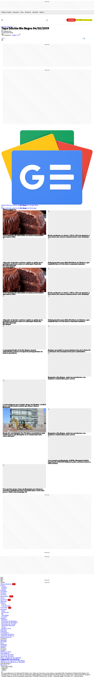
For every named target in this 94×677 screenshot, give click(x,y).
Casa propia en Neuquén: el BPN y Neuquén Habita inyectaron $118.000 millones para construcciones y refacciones (69, 461)
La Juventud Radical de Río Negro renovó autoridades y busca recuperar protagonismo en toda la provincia (23, 351)
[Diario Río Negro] (47, 20)
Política (3, 586)
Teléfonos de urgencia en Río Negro (12, 660)
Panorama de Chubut (8, 624)
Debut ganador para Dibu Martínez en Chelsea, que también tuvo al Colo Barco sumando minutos (69, 263)
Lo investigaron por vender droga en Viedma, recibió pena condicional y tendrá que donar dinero (24, 405)
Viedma (41, 12)
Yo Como (4, 617)
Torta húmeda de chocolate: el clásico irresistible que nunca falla (23, 236)
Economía (3, 591)
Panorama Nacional (8, 625)
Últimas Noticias (7, 584)
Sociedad (3, 609)
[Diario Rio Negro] (2, 672)
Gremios (4, 587)
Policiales (3, 630)
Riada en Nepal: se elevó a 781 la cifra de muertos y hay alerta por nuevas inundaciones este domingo (69, 236)
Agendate (5, 600)
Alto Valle (3, 641)
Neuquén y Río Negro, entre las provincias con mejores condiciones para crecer (67, 378)
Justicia (3, 589)
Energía (3, 590)
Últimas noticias (6, 12)
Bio (2, 614)
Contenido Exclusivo (7, 634)
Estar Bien (5, 608)
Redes (2, 598)
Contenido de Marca (7, 636)
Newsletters (6, 596)
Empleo (3, 650)
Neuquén (16, 12)
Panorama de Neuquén (9, 621)
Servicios (3, 594)
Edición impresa (5, 637)
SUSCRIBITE (84, 20)
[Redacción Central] (2, 30)
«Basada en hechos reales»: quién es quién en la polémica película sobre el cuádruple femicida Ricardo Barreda (23, 264)
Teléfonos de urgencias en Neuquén (12, 662)
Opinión (3, 618)
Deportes (3, 601)
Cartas (3, 627)
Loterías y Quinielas (7, 655)
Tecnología (5, 615)
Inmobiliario (4, 633)
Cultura (2, 603)
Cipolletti (35, 12)
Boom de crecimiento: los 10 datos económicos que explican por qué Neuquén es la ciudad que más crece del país (24, 434)
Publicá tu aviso (5, 652)
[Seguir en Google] (2, 40)
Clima (3, 611)
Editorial (4, 619)
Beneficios (3, 665)
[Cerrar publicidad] (1, 578)
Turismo (3, 593)
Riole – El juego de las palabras (10, 658)
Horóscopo (5, 612)
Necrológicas (4, 653)
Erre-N (3, 604)
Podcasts (3, 631)
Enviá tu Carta (6, 628)
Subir (4, 670)
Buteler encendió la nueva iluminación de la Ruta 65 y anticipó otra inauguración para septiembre (69, 351)
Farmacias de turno (7, 656)
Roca (22, 12)
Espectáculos (5, 606)
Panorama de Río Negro (9, 622)
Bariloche (28, 12)
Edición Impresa (6, 27)
